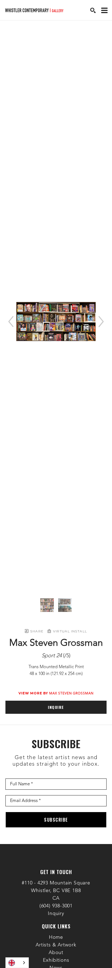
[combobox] (17, 962)
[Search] (93, 10)
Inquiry (56, 913)
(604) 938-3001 (56, 906)
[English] (17, 963)
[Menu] (104, 10)
